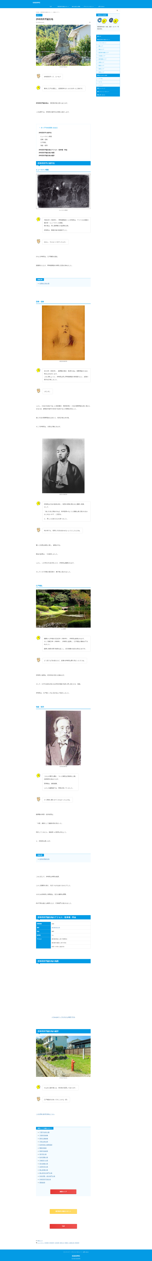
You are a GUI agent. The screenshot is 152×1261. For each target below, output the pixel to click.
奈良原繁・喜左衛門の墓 (47, 1176)
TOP (51, 6)
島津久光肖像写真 (63, 494)
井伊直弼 (46, 1242)
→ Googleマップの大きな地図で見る (63, 1017)
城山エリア (101, 49)
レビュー (101, 85)
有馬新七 (67, 1242)
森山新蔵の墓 (43, 1170)
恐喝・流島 (44, 139)
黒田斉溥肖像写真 (63, 361)
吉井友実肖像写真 (63, 766)
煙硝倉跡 (42, 1182)
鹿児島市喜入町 (56, 927)
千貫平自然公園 (44, 1132)
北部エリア (101, 62)
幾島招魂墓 (43, 1148)
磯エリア (101, 46)
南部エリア (63, 1191)
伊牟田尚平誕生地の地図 (46, 152)
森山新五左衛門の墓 (45, 1173)
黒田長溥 (77, 1242)
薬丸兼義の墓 (43, 1164)
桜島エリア (101, 72)
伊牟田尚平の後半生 (45, 132)
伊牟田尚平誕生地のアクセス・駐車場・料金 (53, 150)
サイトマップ (102, 88)
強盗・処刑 (44, 145)
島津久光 (62, 1242)
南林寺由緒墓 (43, 1151)
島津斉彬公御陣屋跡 (45, 1145)
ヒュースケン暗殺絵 (63, 210)
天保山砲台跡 (43, 1142)
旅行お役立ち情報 (76, 6)
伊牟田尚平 (51, 1242)
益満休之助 (71, 1242)
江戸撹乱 (43, 142)
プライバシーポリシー (89, 6)
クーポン (101, 78)
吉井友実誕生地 (44, 859)
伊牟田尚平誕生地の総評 (46, 155)
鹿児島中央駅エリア (104, 52)
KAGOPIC (36, 3)
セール (100, 81)
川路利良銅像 (43, 1135)
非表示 (55, 127)
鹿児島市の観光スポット (63, 6)
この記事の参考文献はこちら (45, 1114)
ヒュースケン (41, 1242)
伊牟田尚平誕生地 (45, 1179)
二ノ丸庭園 (63, 628)
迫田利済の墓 (43, 1167)
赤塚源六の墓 (43, 1160)
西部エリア (101, 65)
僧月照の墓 (43, 1154)
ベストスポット (102, 42)
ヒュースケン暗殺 (46, 136)
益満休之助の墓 (44, 283)
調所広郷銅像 (43, 1138)
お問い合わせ (101, 6)
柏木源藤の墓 (43, 1157)
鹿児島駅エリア (102, 59)
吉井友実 (57, 1242)
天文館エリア (102, 55)
